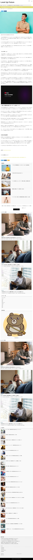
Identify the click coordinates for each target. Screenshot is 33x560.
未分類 (2, 303)
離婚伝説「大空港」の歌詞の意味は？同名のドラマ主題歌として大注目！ (9, 542)
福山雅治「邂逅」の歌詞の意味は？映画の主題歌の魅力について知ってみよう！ (12, 237)
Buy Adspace (2, 547)
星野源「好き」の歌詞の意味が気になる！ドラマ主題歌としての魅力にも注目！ (9, 543)
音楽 (2, 307)
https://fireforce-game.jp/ (7, 150)
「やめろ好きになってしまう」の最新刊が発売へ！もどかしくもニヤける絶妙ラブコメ (12, 291)
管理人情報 (2, 551)
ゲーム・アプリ (3, 297)
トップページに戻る (16, 209)
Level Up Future (7, 2)
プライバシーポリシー (19, 553)
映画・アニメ (3, 302)
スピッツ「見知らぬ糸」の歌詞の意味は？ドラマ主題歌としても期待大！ (11, 264)
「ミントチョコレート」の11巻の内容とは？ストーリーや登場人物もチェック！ (24, 206)
